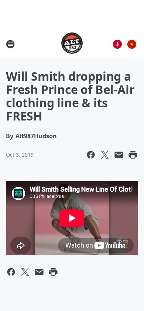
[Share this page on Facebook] (91, 155)
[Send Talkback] (117, 44)
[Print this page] (133, 155)
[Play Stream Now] (131, 44)
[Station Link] (72, 44)
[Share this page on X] (105, 155)
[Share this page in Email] (119, 155)
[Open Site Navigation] (10, 44)
